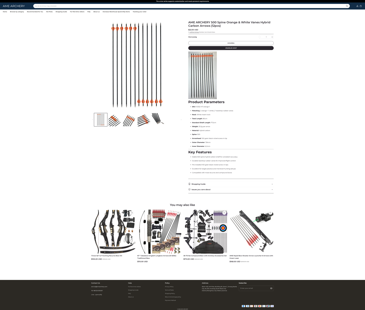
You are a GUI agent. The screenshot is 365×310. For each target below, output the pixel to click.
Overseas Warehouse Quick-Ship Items (116, 12)
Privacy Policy (169, 286)
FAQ (88, 12)
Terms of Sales (169, 290)
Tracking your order (139, 12)
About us (96, 12)
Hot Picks (49, 12)
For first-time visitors (77, 12)
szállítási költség (194, 32)
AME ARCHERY (184, 309)
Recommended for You (35, 12)
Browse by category (17, 12)
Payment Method (170, 300)
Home (5, 12)
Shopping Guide (61, 12)
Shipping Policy (170, 293)
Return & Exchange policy (173, 297)
